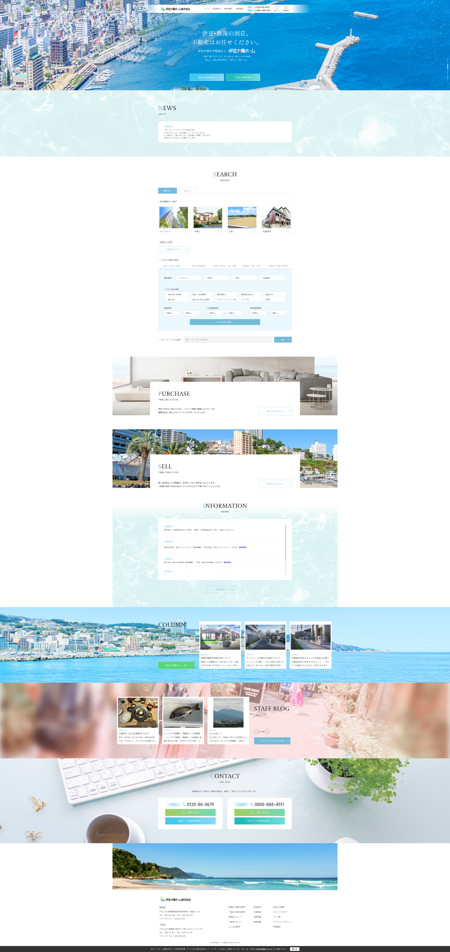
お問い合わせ (193, 812)
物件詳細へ (243, 547)
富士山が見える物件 (201, 299)
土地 (237, 277)
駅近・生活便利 (199, 294)
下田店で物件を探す (243, 77)
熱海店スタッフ (235, 916)
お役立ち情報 (278, 907)
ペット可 (245, 299)
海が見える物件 (174, 294)
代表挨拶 (257, 911)
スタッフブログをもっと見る (272, 740)
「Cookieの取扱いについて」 (264, 949)
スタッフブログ (279, 911)
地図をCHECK (173, 249)
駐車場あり (221, 294)
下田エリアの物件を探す (258, 820)
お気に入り (277, 10)
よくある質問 (234, 926)
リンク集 (277, 916)
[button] (447, 60)
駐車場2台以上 (247, 294)
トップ (207, 8)
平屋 (268, 299)
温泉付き (269, 294)
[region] (225, 132)
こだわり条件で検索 (222, 322)
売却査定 (240, 8)
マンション (184, 277)
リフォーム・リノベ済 (226, 299)
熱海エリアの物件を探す (189, 820)
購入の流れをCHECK (275, 411)
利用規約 (277, 926)
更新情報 (257, 921)
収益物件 (266, 277)
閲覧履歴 (286, 10)
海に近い (172, 299)
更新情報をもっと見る (225, 589)
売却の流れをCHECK (275, 483)
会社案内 (216, 8)
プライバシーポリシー (282, 921)
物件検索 (228, 8)
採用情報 (257, 916)
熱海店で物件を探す (206, 77)
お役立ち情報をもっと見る (176, 665)
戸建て (210, 277)
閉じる (294, 949)
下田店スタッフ (235, 921)
